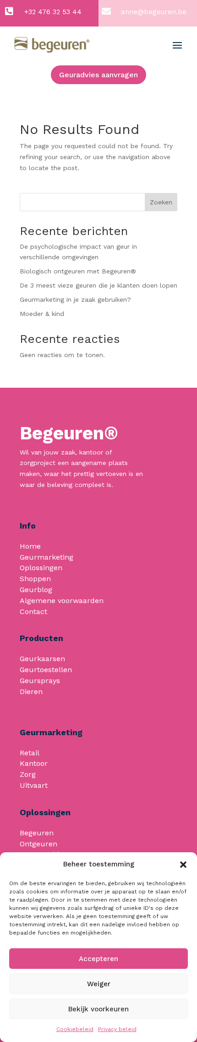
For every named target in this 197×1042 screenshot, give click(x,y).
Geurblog (36, 589)
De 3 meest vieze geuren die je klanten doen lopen (98, 285)
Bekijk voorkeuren (98, 1009)
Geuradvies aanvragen (98, 74)
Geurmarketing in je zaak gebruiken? (75, 299)
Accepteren (98, 959)
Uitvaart (34, 785)
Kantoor (34, 763)
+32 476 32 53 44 (53, 12)
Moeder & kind (42, 313)
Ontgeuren (38, 843)
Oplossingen (41, 567)
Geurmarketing (46, 557)
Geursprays (40, 680)
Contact (33, 611)
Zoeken (161, 202)
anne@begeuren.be (153, 12)
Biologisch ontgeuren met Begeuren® (78, 271)
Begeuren (37, 832)
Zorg (28, 774)
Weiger (98, 984)
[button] (183, 864)
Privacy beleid (117, 1029)
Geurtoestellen (46, 669)
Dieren (31, 691)
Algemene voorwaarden (62, 600)
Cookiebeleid (74, 1029)
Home (30, 546)
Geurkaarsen (42, 658)
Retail (29, 752)
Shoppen (35, 578)
